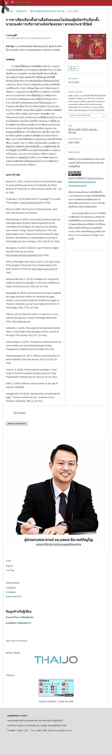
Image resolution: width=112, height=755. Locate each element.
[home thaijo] (56, 662)
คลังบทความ (21, 11)
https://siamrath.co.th (31, 202)
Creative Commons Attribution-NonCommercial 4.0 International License (85, 182)
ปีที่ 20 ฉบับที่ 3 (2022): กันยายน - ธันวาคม (47, 11)
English (9, 565)
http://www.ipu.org (21, 321)
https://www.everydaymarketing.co (23, 255)
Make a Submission (17, 423)
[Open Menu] (6, 3)
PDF (74, 68)
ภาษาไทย (10, 570)
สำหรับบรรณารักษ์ (13, 596)
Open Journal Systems (16, 640)
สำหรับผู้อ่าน (11, 587)
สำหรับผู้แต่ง (11, 592)
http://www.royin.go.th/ (43, 268)
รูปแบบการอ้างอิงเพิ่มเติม (80, 115)
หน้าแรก (9, 11)
